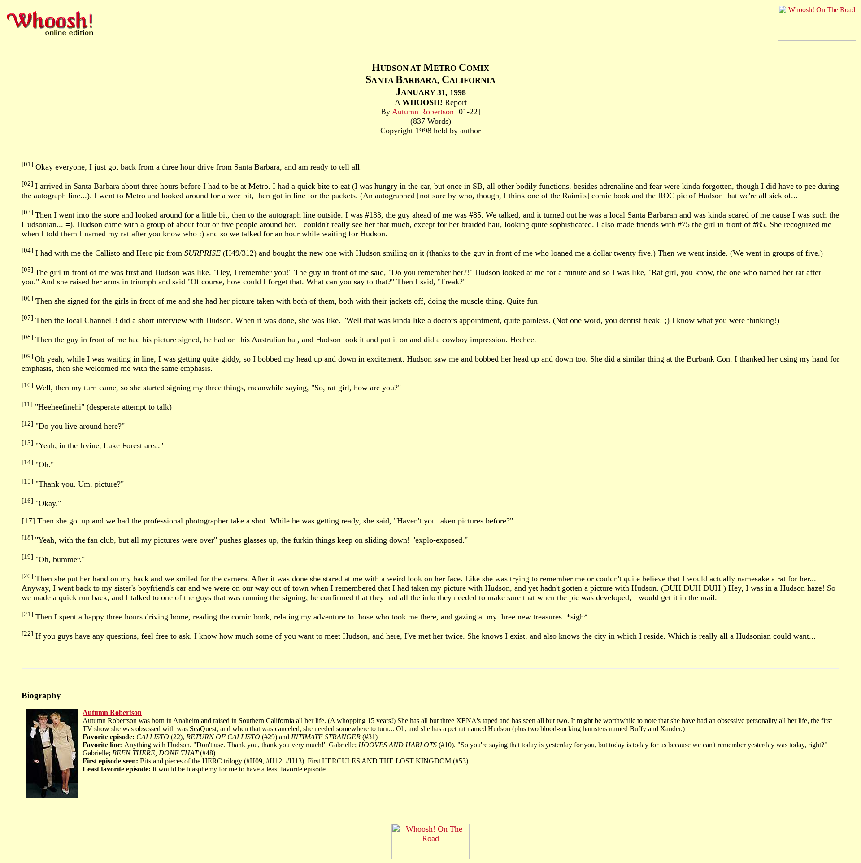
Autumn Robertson (423, 111)
